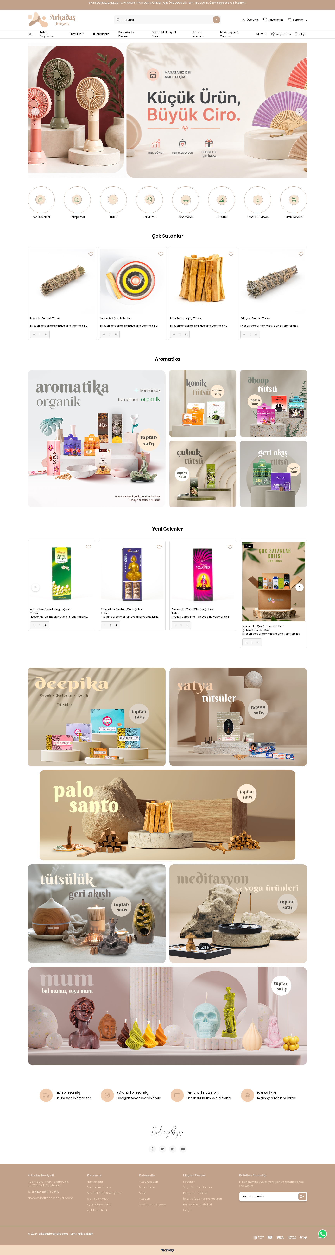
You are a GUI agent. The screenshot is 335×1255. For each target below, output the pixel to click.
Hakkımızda (95, 1182)
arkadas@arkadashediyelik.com (50, 1198)
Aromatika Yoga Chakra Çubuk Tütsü (51, 611)
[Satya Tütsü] (238, 717)
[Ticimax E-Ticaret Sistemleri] (167, 1251)
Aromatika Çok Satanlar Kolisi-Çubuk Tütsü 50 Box (121, 628)
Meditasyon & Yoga (152, 1204)
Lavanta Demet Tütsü (185, 318)
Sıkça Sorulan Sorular (197, 1187)
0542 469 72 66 (45, 1191)
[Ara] (216, 19)
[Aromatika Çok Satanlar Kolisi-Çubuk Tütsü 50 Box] (132, 581)
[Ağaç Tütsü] (167, 815)
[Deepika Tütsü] (97, 717)
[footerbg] (167, 1132)
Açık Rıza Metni (97, 1210)
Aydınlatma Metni (99, 1204)
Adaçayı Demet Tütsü (115, 318)
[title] (167, 110)
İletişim (188, 1210)
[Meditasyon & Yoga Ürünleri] (238, 913)
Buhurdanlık (147, 1187)
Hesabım (189, 1182)
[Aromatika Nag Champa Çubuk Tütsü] (203, 573)
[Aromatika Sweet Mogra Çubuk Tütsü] (273, 573)
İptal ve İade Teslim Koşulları (202, 1199)
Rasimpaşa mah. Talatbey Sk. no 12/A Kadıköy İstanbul (48, 1184)
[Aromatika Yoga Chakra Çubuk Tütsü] (61, 573)
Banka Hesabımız (99, 1187)
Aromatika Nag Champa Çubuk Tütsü (193, 611)
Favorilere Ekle (90, 254)
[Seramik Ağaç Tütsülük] (272, 281)
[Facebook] (152, 1149)
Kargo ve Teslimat (195, 1193)
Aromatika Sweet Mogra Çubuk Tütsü (263, 611)
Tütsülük (144, 1199)
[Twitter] (162, 1149)
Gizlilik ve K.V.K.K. (98, 1199)
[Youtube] (183, 1149)
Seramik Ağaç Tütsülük (255, 318)
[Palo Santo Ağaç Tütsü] (62, 281)
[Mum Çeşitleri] (167, 1016)
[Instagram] (172, 1149)
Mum (142, 1193)
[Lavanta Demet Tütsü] (202, 281)
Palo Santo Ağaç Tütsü (45, 318)
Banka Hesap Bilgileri (197, 1204)
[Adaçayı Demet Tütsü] (132, 281)
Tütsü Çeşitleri (148, 1182)
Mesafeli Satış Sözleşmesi (104, 1193)
